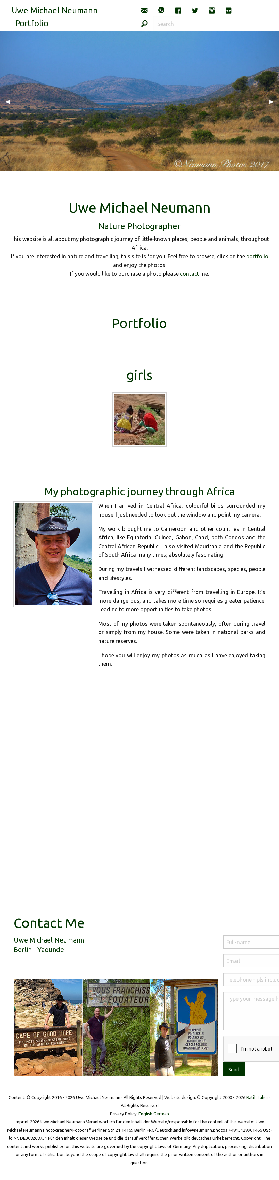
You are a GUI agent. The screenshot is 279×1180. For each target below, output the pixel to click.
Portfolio (31, 23)
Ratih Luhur (257, 1097)
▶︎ (274, 101)
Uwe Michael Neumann (55, 10)
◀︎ (10, 101)
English (145, 1113)
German (161, 1113)
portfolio (257, 256)
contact (189, 274)
